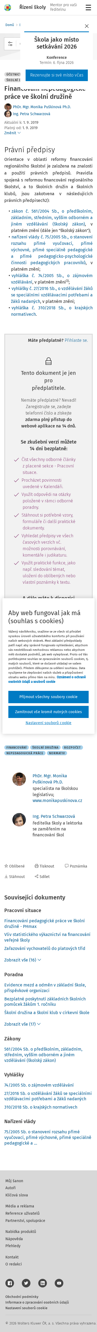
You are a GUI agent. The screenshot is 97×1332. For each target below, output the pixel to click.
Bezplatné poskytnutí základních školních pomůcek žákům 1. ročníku (45, 1001)
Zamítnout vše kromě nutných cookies (48, 712)
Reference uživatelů (22, 1213)
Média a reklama (19, 1206)
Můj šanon (14, 1181)
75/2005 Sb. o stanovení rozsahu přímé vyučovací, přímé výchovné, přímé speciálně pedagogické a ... (47, 1137)
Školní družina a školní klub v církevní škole (46, 1012)
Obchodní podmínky (21, 1297)
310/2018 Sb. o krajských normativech (40, 1107)
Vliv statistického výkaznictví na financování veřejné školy (47, 937)
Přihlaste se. (76, 340)
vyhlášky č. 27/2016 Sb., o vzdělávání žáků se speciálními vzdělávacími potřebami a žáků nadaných (52, 295)
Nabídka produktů (20, 1231)
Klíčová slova (16, 1195)
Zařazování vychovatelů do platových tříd (44, 948)
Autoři (10, 1188)
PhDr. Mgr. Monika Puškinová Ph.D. (42, 107)
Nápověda (14, 1239)
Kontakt (12, 1257)
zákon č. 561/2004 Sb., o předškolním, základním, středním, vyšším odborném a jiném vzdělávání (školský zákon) (52, 218)
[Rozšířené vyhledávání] (10, 44)
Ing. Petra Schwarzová (31, 114)
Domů (9, 25)
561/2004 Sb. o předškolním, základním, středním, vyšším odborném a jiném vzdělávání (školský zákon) (43, 1055)
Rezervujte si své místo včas (56, 75)
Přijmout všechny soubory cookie (48, 697)
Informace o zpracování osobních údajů (37, 1302)
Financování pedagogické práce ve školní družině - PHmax (44, 923)
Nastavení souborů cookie (26, 1308)
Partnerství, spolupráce (25, 1220)
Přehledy (12, 1246)
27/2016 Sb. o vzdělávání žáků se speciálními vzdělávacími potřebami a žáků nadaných (48, 1096)
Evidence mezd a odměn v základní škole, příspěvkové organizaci (45, 987)
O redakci (13, 1264)
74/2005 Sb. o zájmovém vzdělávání (39, 1085)
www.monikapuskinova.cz (57, 800)
